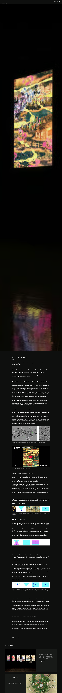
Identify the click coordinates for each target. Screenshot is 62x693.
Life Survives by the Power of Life (13, 677)
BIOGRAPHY (54, 1)
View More (42, 661)
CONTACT (58, 1)
